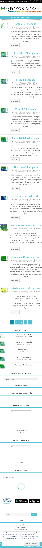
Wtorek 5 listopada (26, 109)
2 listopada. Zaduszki (26, 196)
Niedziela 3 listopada (26, 167)
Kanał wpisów (21, 527)
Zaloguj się (21, 525)
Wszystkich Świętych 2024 (26, 225)
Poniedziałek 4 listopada (26, 138)
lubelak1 (28, 18)
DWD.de (21, 462)
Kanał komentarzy (21, 529)
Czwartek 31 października (25, 257)
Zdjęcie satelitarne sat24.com (21, 431)
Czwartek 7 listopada (26, 53)
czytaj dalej (14, 45)
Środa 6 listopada (26, 79)
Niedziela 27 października (25, 288)
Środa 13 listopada (25, 23)
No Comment (32, 28)
